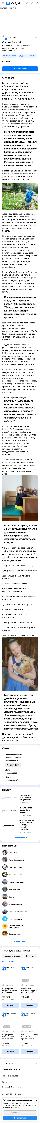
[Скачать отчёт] (33, 757)
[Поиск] (27, 3)
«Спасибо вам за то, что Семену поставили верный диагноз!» (26, 824)
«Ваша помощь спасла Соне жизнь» (25, 810)
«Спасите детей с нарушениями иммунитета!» (27, 797)
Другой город (11, 56)
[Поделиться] (36, 37)
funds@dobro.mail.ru (12, 1087)
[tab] (12, 956)
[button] (20, 1063)
